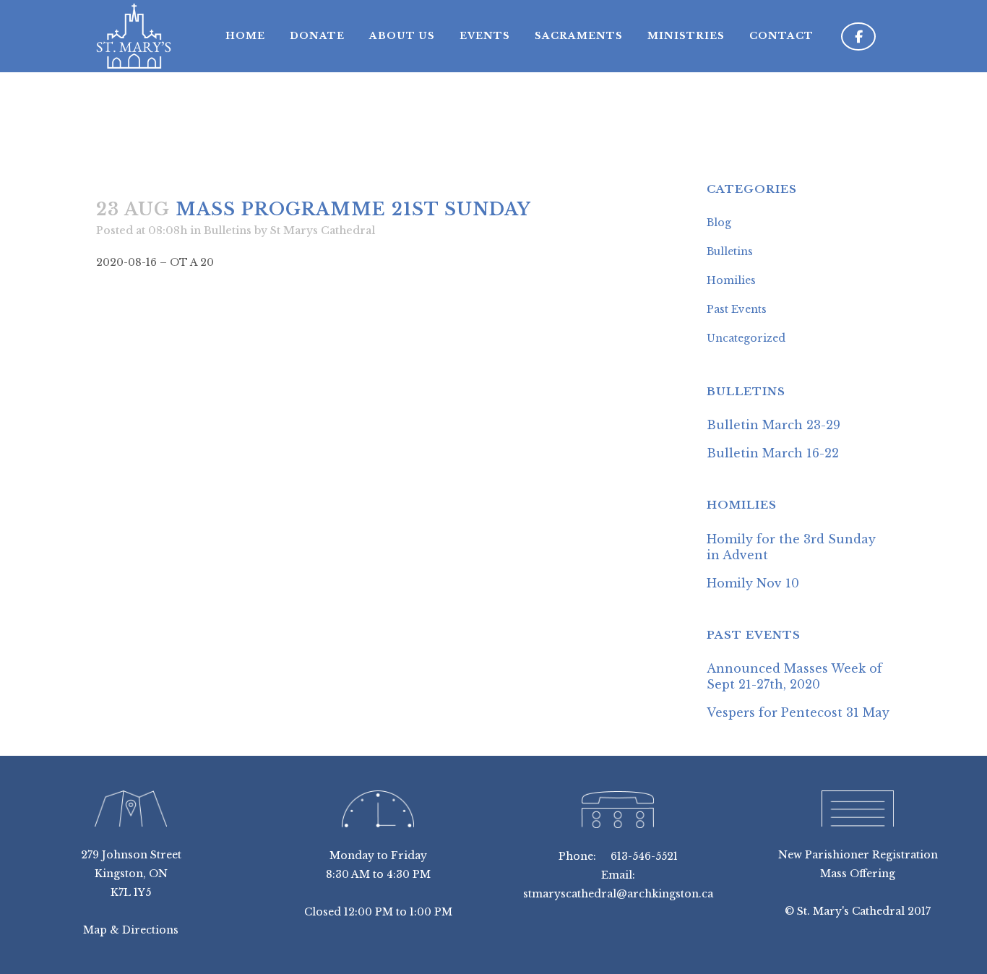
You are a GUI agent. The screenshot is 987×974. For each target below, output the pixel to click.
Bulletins (227, 230)
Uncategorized (746, 338)
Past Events (737, 309)
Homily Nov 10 (753, 583)
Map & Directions (130, 929)
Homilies (731, 280)
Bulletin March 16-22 (773, 453)
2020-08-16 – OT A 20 (155, 262)
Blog (719, 222)
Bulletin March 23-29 (773, 425)
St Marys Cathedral (322, 230)
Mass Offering (857, 873)
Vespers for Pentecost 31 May (798, 712)
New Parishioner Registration (858, 854)
